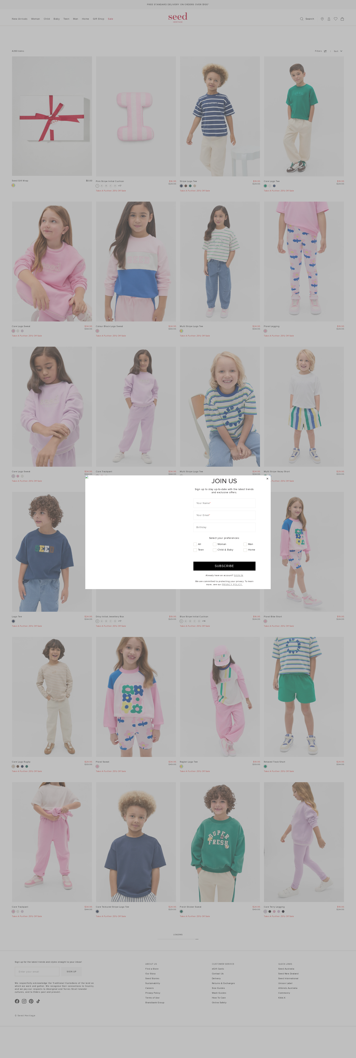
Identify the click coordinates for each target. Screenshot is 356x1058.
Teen (201, 549)
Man (250, 544)
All (199, 544)
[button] (267, 479)
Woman (221, 544)
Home (251, 549)
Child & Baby (225, 549)
